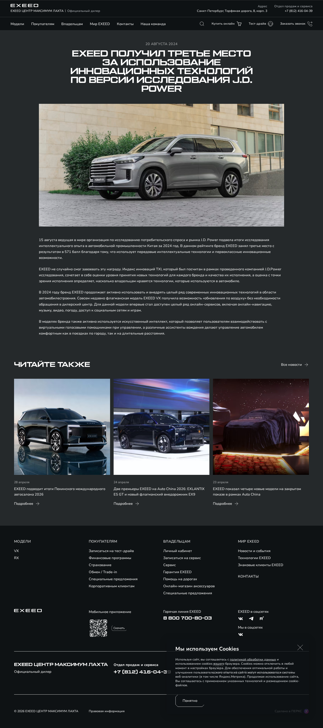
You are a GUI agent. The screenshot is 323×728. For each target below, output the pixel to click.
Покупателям (42, 24)
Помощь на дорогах (180, 579)
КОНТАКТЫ (248, 576)
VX (16, 551)
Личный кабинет (177, 551)
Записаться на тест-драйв (111, 551)
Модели (17, 24)
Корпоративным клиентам (111, 586)
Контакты (125, 24)
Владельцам (72, 24)
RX (16, 558)
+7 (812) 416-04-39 (298, 11)
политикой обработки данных (253, 659)
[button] (300, 647)
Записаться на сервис (182, 558)
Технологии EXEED (254, 558)
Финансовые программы (110, 558)
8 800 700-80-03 (187, 618)
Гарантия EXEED (177, 572)
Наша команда (153, 24)
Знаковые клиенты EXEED (260, 565)
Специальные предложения (113, 579)
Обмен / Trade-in (103, 572)
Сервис (169, 565)
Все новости (291, 364)
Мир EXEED (100, 24)
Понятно (190, 700)
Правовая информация (107, 711)
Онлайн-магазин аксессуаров (189, 586)
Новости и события (254, 551)
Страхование (100, 565)
